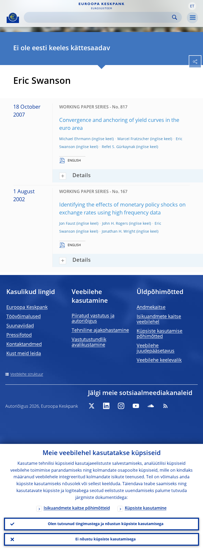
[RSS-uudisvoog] (165, 406)
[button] (192, 6)
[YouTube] (136, 406)
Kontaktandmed (24, 344)
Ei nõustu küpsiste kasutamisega (105, 539)
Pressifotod (19, 335)
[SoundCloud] (150, 406)
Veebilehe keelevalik (159, 360)
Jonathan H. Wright (118, 231)
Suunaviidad (20, 326)
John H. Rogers (115, 224)
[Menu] (192, 17)
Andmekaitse (151, 307)
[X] (91, 406)
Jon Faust (67, 224)
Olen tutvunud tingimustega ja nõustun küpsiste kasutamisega (105, 524)
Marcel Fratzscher (133, 139)
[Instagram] (121, 406)
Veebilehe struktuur (26, 374)
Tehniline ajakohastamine (100, 330)
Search (174, 17)
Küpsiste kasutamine (146, 508)
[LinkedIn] (106, 406)
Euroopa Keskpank (27, 307)
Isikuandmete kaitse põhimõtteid (77, 508)
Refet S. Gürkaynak (118, 147)
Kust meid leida (23, 353)
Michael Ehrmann (75, 139)
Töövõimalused (23, 316)
